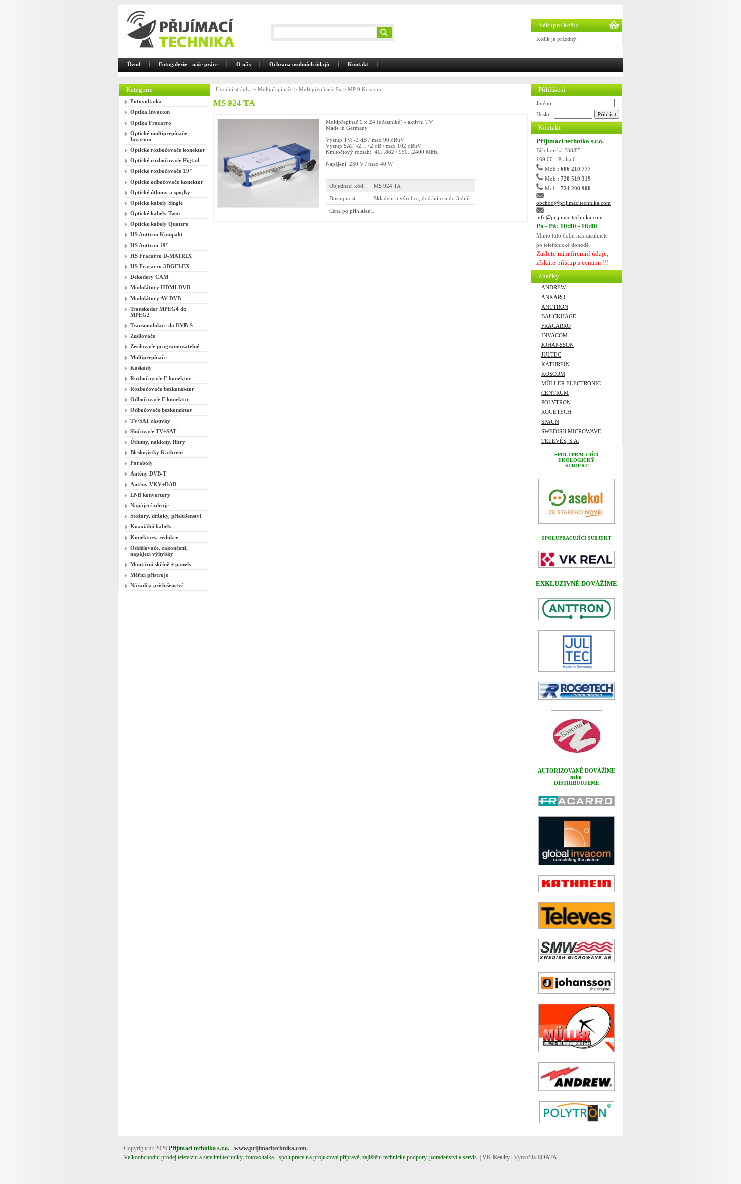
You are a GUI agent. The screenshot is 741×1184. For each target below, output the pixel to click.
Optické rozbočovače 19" (161, 171)
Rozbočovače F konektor (160, 378)
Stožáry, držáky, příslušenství (165, 516)
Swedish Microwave (571, 431)
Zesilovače (142, 336)
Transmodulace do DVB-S (161, 325)
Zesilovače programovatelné (164, 346)
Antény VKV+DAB (153, 484)
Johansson (557, 345)
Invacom (554, 335)
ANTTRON (554, 307)
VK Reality (496, 1157)
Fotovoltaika (146, 101)
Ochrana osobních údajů (299, 64)
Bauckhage (558, 316)
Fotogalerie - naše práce (188, 64)
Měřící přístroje (149, 575)
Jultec (551, 354)
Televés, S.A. (560, 441)
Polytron (556, 402)
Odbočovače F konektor (159, 399)
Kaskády (141, 368)
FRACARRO (556, 326)
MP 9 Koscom (364, 89)
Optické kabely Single (156, 203)
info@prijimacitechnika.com (569, 217)
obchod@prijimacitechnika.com (573, 203)
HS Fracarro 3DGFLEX (160, 266)
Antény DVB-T (148, 473)
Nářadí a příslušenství (156, 585)
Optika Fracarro (150, 123)
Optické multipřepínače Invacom (158, 136)
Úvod (133, 64)
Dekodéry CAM (149, 277)
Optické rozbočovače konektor (167, 150)
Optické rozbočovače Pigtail (164, 160)
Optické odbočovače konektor (166, 182)
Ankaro (553, 297)
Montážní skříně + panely (161, 564)
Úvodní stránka (234, 89)
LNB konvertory (150, 495)
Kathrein (555, 364)
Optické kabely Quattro (159, 224)
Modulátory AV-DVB (155, 298)
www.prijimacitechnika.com (270, 1148)
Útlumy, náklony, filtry (158, 442)
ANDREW (553, 287)
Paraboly (141, 463)
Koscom (553, 374)
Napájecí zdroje (149, 505)
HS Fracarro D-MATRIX (161, 256)
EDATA (547, 1157)
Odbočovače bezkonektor (161, 410)
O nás (243, 64)
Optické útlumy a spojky (160, 192)
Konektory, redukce (154, 537)
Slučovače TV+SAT (153, 431)
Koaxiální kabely (151, 526)
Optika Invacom (150, 112)
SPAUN (550, 422)
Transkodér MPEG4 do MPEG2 (158, 312)
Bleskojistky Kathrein (156, 452)
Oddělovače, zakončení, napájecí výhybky (159, 551)
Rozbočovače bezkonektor (162, 389)
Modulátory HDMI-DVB (160, 287)
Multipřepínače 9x (320, 89)
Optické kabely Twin (155, 213)
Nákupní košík (558, 25)
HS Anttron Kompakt (156, 234)
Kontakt (358, 64)
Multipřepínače (148, 357)
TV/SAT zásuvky (150, 421)
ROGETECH (556, 412)
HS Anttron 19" (149, 245)
